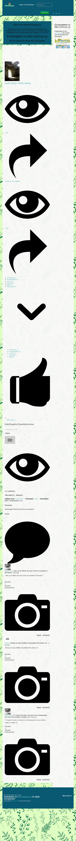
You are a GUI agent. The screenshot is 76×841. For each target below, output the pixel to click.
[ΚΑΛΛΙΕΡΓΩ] (9, 4)
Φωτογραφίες (13, 279)
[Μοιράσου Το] (27, 178)
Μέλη (9, 285)
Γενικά (36, 499)
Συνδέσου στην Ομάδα (12, 181)
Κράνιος (7, 643)
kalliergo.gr (58, 33)
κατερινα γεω (19, 499)
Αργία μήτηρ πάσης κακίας (18, 83)
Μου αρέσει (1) (10, 495)
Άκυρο (39, 635)
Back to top (66, 795)
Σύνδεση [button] (45, 12)
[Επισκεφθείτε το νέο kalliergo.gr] (63, 44)
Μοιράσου (19, 495)
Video (10, 281)
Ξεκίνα (7, 433)
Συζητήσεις (11, 278)
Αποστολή (46, 635)
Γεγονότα (10, 283)
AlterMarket (15, 801)
